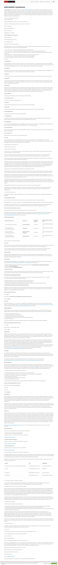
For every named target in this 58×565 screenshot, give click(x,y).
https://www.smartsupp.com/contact (46, 304)
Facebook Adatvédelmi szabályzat (9, 437)
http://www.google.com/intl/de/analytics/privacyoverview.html (15, 348)
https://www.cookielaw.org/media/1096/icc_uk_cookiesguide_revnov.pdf (22, 262)
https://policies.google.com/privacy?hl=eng (33, 360)
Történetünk (37, 1)
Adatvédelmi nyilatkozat (47, 563)
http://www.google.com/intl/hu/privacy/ (42, 213)
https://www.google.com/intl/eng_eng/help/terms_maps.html (14, 360)
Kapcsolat (48, 1)
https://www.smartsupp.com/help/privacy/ (23, 305)
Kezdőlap (32, 1)
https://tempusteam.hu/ (30, 9)
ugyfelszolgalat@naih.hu (10, 556)
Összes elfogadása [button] (54, 563)
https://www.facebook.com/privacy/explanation (12, 425)
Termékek (41, 1)
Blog (45, 1)
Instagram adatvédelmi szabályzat (9, 443)
